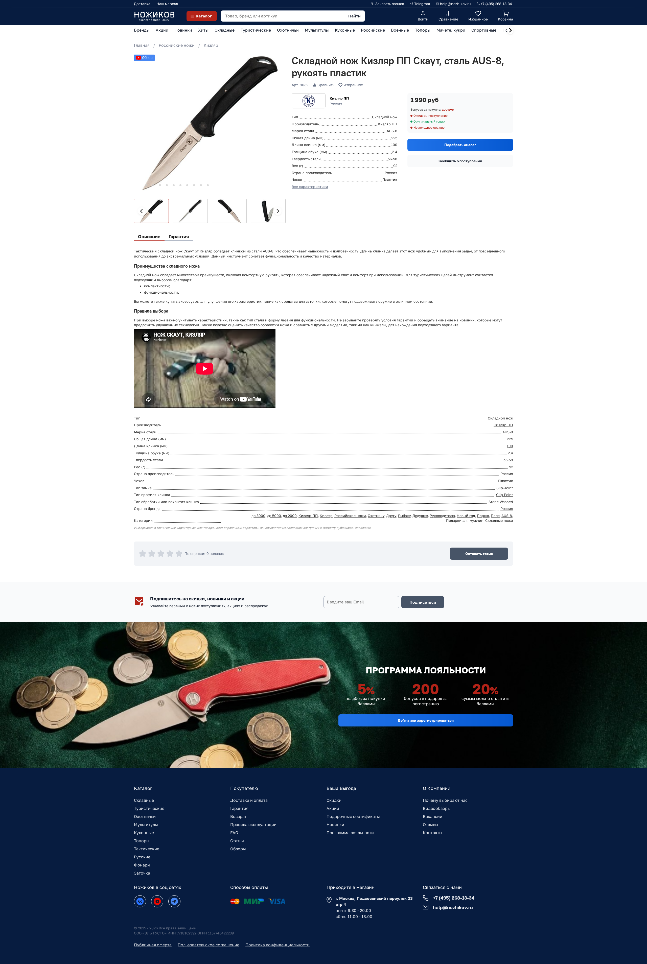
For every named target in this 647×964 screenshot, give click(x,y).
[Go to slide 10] (201, 185)
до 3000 (258, 515)
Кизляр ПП (339, 98)
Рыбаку (404, 515)
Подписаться (422, 602)
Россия (506, 508)
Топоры (141, 840)
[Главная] (154, 16)
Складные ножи (499, 520)
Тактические (146, 848)
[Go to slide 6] (174, 185)
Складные (144, 800)
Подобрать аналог (460, 145)
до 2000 (290, 515)
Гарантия (239, 808)
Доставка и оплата (249, 800)
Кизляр (211, 45)
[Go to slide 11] (208, 185)
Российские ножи (177, 45)
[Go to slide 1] (139, 185)
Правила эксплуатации (253, 824)
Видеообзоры (437, 808)
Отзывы (430, 824)
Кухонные (144, 832)
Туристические (149, 808)
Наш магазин (167, 4)
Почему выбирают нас (445, 800)
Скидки (334, 800)
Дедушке (420, 515)
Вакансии (432, 816)
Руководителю (442, 515)
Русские (142, 856)
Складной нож (500, 418)
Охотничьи (145, 816)
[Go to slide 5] (167, 185)
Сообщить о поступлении (460, 161)
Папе (495, 515)
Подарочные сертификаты (353, 816)
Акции (333, 808)
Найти (354, 15)
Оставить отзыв (479, 553)
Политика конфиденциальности (277, 944)
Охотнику (376, 515)
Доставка (142, 4)
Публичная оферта (153, 944)
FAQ (234, 832)
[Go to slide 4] (160, 185)
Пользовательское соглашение (208, 944)
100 (510, 446)
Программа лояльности (350, 832)
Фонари (142, 864)
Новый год (466, 515)
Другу (391, 515)
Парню (483, 515)
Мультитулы (146, 824)
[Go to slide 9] (194, 185)
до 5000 (274, 515)
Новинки (335, 824)
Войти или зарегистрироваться (426, 720)
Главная (142, 45)
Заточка (142, 873)
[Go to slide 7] (180, 185)
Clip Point (504, 494)
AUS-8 (506, 515)
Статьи (237, 840)
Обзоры (238, 848)
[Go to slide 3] (153, 185)
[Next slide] (510, 30)
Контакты (432, 832)
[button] (151, 211)
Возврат (238, 816)
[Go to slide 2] (146, 185)
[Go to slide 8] (187, 185)
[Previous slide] (142, 211)
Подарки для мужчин (464, 520)
